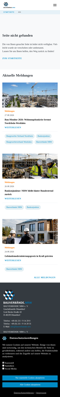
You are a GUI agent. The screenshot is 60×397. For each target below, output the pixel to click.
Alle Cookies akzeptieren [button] (30, 385)
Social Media (10, 369)
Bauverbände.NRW (44, 142)
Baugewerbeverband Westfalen (19, 142)
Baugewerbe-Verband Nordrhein (19, 136)
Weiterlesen (13, 127)
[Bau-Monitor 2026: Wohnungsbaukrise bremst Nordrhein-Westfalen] (30, 95)
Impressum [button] (41, 393)
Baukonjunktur (44, 136)
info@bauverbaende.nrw (20, 327)
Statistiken (9, 366)
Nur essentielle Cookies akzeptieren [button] (30, 378)
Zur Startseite (12, 58)
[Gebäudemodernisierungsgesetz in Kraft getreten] (30, 231)
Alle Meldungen (45, 277)
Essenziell (9, 363)
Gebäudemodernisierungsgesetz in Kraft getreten (29, 256)
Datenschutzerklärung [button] (24, 393)
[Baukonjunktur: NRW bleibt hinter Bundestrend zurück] (30, 166)
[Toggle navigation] (55, 5)
